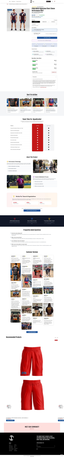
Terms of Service (11, 449)
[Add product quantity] (36, 38)
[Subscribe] (54, 446)
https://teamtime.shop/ (43, 87)
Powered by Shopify (32, 456)
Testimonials (15, 448)
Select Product (10, 420)
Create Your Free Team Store (32, 210)
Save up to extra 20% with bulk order (36, 17)
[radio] (44, 30)
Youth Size (53, 21)
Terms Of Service (11, 448)
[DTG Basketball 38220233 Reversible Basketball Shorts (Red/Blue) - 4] (32, 378)
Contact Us (54, 72)
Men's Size (35, 21)
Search (10, 444)
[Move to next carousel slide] (57, 337)
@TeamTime (32, 428)
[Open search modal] (52, 1)
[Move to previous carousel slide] (55, 337)
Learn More (41, 16)
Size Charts (10, 450)
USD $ (48, 1)
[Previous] (7, 104)
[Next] (57, 104)
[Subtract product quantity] (32, 38)
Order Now (15, 450)
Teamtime (28, 455)
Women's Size (44, 21)
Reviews (15, 449)
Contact (15, 444)
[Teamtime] (32, 1)
